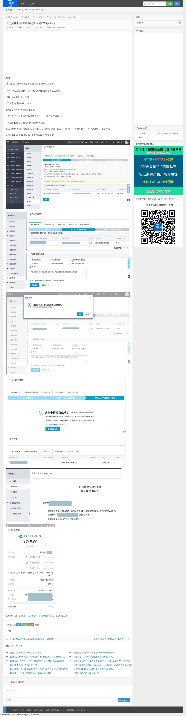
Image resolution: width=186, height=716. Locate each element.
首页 (23, 3)
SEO (77, 710)
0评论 (62, 27)
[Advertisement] (45, 51)
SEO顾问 (139, 137)
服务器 (25, 624)
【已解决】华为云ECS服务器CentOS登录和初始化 (93, 652)
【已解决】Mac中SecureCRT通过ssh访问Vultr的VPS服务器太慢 (36, 660)
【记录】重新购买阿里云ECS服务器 (108, 638)
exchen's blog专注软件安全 (168, 133)
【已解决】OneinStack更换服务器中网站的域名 (92, 656)
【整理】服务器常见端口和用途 (85, 672)
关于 (32, 3)
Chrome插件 (140, 133)
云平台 (34, 17)
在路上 (10, 3)
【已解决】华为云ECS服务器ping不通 (25, 652)
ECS (19, 624)
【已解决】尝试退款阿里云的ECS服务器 (30, 23)
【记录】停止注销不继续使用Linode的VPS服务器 (30, 672)
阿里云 (41, 17)
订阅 (177, 3)
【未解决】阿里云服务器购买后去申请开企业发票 (30, 84)
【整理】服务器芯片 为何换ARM (23, 664)
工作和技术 (25, 17)
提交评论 (124, 700)
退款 (31, 624)
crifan (21, 27)
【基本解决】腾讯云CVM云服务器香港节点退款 (92, 668)
